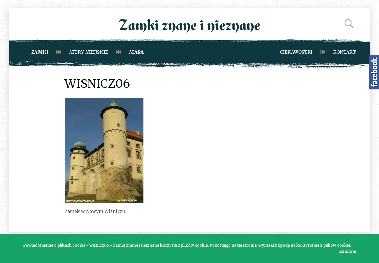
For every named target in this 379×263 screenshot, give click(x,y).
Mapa (136, 52)
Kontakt (344, 52)
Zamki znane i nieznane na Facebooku (374, 72)
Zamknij (347, 251)
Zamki (39, 52)
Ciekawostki (296, 52)
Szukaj (349, 23)
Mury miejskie (88, 52)
